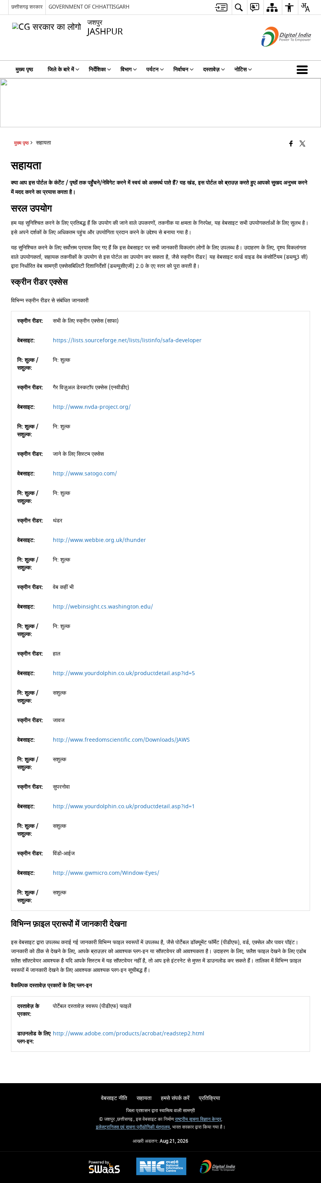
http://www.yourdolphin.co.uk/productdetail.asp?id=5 (124, 673)
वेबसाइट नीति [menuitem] (114, 1098)
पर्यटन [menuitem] (152, 69)
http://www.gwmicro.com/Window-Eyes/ (106, 873)
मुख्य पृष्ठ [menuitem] (24, 69)
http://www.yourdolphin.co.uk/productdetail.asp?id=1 (124, 806)
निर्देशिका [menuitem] (97, 69)
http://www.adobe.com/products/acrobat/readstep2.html (128, 1033)
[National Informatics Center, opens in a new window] (161, 1167)
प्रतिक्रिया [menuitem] (209, 1098)
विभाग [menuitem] (126, 69)
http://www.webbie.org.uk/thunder (99, 540)
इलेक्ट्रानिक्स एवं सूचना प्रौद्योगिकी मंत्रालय (133, 1127)
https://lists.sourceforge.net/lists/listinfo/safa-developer (127, 340)
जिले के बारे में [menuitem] (61, 69)
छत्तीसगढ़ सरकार (27, 7)
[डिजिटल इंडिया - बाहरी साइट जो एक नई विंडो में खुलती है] (276, 53)
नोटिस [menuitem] (240, 69)
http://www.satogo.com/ (85, 474)
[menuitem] (221, 7)
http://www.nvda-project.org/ (92, 407)
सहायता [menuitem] (144, 1098)
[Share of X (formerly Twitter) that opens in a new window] (302, 144)
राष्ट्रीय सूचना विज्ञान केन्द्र (198, 1119)
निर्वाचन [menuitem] (180, 69)
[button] (303, 69)
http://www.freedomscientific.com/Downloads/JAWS (121, 740)
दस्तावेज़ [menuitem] (211, 69)
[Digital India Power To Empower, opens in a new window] (218, 1167)
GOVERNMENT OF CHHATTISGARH (89, 7)
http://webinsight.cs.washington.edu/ (103, 607)
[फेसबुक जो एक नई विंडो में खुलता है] (291, 144)
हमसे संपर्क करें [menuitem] (175, 1098)
